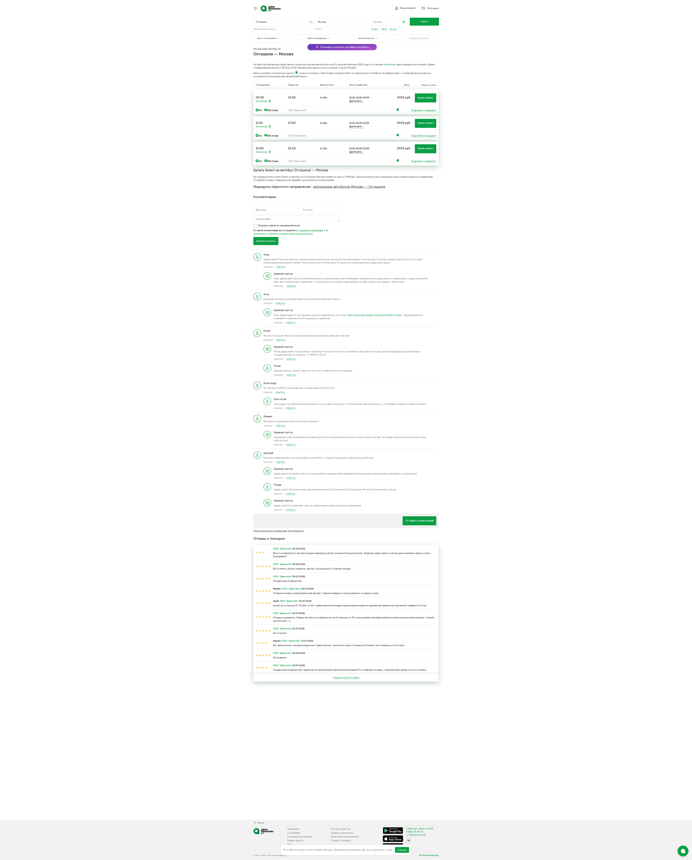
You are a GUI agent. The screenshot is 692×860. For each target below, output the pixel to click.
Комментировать (266, 241)
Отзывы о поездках (341, 840)
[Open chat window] (683, 851)
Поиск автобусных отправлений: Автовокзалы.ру (278, 531)
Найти (424, 21)
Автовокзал (389, 64)
